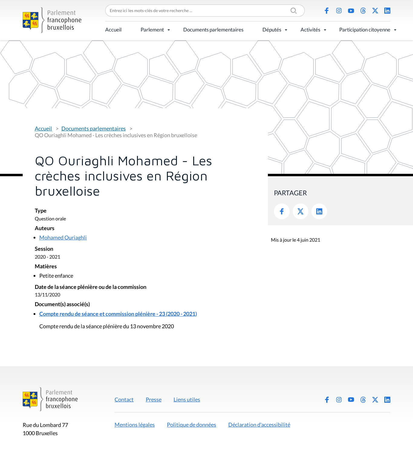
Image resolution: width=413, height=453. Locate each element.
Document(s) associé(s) (62, 304)
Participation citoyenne (364, 29)
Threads (363, 11)
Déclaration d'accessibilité (259, 424)
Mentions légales (135, 424)
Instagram (339, 11)
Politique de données (191, 424)
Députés (271, 29)
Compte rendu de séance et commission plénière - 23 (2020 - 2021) (118, 313)
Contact (124, 399)
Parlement (152, 29)
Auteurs (44, 228)
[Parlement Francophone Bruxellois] (52, 20)
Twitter (300, 211)
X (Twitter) (375, 11)
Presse (153, 399)
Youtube (351, 11)
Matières (46, 266)
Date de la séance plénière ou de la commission (90, 287)
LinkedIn (387, 11)
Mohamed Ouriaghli (63, 237)
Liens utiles (187, 399)
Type (41, 211)
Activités (310, 29)
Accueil (113, 29)
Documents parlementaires (213, 29)
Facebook (327, 11)
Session (44, 249)
